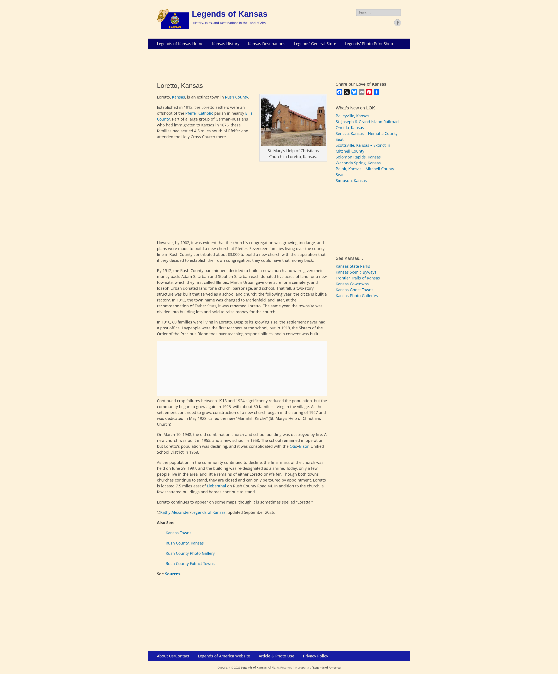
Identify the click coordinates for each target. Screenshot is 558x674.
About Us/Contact (173, 656)
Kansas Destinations (266, 43)
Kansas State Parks (353, 266)
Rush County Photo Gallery (190, 553)
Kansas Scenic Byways (356, 272)
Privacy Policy (315, 656)
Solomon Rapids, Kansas (358, 157)
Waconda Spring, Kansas (358, 162)
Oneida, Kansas (350, 127)
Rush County (236, 97)
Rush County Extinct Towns (190, 563)
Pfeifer (191, 113)
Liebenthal (216, 485)
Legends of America (327, 667)
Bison (304, 446)
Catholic (205, 113)
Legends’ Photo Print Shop (369, 43)
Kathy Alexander (175, 512)
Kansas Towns (178, 532)
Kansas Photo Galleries (357, 295)
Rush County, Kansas (185, 543)
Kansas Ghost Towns (354, 289)
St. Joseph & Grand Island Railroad (367, 121)
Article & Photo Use (276, 656)
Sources (172, 573)
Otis (293, 446)
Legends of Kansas (229, 14)
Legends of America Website (224, 656)
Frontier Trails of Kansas (358, 278)
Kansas (178, 97)
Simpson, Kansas (351, 180)
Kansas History (225, 43)
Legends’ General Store (315, 43)
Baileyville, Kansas (352, 115)
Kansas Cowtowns (352, 283)
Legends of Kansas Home (180, 43)
